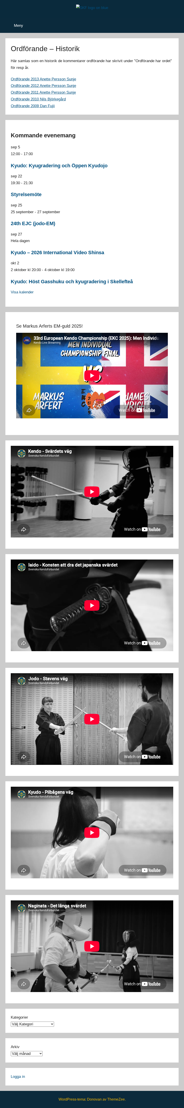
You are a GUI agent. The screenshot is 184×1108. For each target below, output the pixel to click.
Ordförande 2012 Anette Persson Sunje (43, 86)
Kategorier (19, 1017)
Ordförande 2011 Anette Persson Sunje (43, 92)
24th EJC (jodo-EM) (33, 223)
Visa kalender (22, 292)
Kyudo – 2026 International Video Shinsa (57, 252)
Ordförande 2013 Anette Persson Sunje (43, 79)
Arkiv (15, 1047)
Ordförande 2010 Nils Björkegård (38, 99)
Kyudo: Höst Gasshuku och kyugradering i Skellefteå (72, 281)
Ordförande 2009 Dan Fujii (33, 106)
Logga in (18, 1076)
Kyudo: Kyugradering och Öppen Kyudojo (59, 165)
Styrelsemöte (26, 194)
